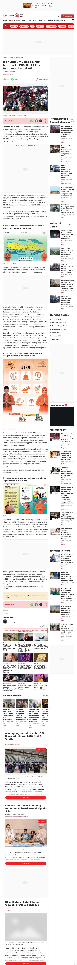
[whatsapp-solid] (31, 120)
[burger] (73, 19)
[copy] (45, 121)
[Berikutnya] (49, 707)
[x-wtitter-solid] (40, 120)
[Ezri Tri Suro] (5, 621)
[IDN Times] (13, 15)
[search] (59, 16)
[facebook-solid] (36, 120)
